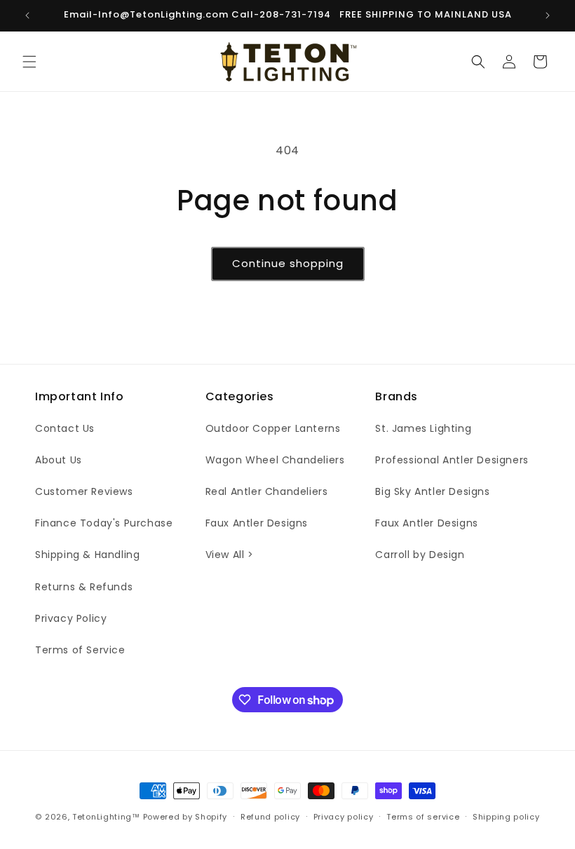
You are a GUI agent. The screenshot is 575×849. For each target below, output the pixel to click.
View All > (229, 555)
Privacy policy (343, 816)
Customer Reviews (84, 491)
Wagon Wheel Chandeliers (275, 460)
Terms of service (422, 816)
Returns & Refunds (84, 587)
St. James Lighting (423, 428)
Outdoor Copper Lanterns (273, 428)
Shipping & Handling (87, 555)
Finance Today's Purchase (103, 523)
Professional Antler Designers (451, 460)
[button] (29, 61)
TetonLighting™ (107, 816)
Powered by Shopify (185, 816)
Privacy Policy (71, 618)
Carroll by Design (419, 555)
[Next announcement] (547, 15)
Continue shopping (288, 263)
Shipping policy (506, 816)
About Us (58, 460)
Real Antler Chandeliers (266, 491)
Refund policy (270, 816)
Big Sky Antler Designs (432, 491)
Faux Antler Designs (256, 523)
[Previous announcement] (27, 15)
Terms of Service (80, 650)
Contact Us (65, 428)
